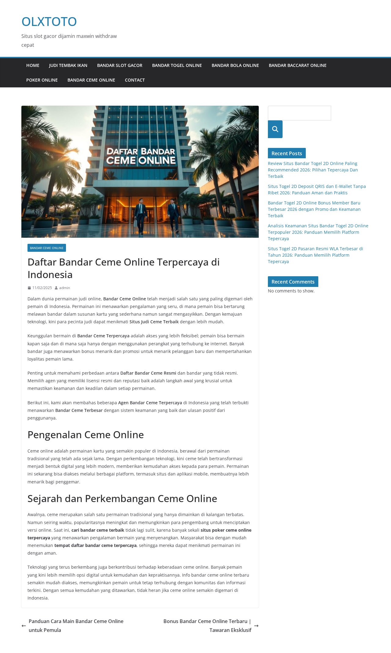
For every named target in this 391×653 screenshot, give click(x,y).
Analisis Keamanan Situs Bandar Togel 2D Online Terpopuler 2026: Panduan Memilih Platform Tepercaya (318, 232)
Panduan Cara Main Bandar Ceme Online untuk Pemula (76, 625)
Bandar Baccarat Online (298, 65)
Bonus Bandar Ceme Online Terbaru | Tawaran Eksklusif (207, 625)
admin (64, 287)
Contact (135, 80)
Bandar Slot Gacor (119, 65)
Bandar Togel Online (177, 65)
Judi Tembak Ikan (68, 65)
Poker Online (42, 80)
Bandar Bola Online (235, 65)
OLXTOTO (49, 21)
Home (32, 65)
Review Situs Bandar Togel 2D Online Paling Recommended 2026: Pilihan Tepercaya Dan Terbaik (313, 169)
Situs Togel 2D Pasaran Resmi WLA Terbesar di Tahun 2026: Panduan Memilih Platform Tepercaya (315, 255)
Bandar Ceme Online (91, 80)
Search (275, 129)
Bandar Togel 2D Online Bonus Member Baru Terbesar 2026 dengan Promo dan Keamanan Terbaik (314, 209)
